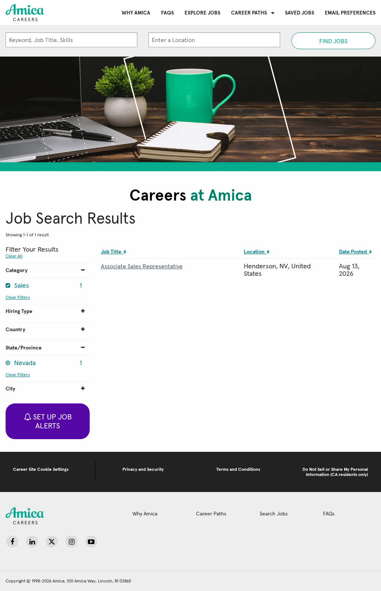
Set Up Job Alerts (51, 421)
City (10, 389)
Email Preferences (350, 12)
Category (17, 270)
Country (15, 329)
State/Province (24, 348)
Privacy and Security (143, 469)
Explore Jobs (202, 12)
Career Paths (249, 12)
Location (255, 251)
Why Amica (136, 12)
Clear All (14, 256)
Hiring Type (19, 311)
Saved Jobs (299, 12)
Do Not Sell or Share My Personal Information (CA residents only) (335, 471)
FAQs (167, 12)
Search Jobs (274, 513)
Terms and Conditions (238, 469)
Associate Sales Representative (142, 266)
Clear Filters (18, 297)
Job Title (112, 251)
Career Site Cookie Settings (40, 469)
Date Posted (354, 251)
